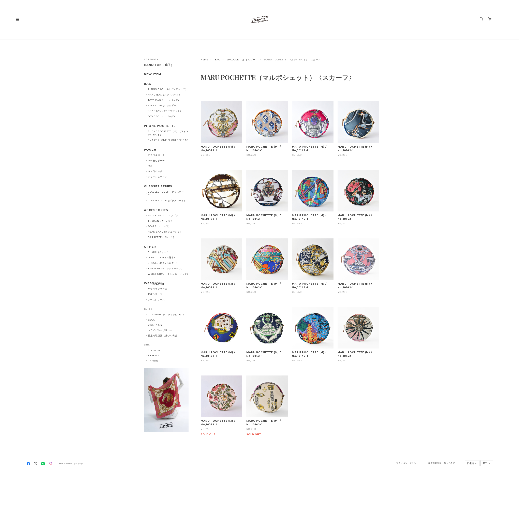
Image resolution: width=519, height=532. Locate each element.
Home (204, 59)
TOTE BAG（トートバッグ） (164, 100)
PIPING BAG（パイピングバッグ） (168, 89)
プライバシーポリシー (160, 330)
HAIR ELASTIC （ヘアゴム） (164, 215)
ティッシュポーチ (157, 176)
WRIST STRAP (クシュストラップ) (168, 273)
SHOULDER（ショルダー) (162, 263)
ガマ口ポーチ (155, 171)
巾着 (150, 165)
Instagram (154, 350)
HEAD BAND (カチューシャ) (164, 231)
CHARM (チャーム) (159, 252)
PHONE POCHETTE (160, 126)
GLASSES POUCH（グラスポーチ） (166, 193)
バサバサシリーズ (157, 288)
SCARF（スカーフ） (159, 226)
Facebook (154, 355)
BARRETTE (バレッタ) (161, 237)
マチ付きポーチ (156, 155)
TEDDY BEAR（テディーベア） (166, 268)
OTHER (150, 247)
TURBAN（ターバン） (161, 221)
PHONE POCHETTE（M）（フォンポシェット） (168, 133)
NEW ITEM (152, 74)
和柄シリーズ (155, 294)
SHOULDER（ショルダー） (242, 59)
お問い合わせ (155, 325)
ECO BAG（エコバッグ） (162, 116)
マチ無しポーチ (156, 160)
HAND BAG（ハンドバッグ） (164, 94)
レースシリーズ (156, 299)
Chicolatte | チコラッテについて (166, 314)
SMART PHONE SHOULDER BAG (168, 140)
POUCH (150, 149)
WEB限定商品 (154, 283)
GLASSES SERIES (158, 186)
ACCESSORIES (156, 210)
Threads (153, 360)
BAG (217, 59)
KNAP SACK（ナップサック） (165, 110)
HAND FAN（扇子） (159, 65)
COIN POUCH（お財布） (162, 257)
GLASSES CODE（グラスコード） (167, 200)
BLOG (151, 319)
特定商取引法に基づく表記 (162, 335)
